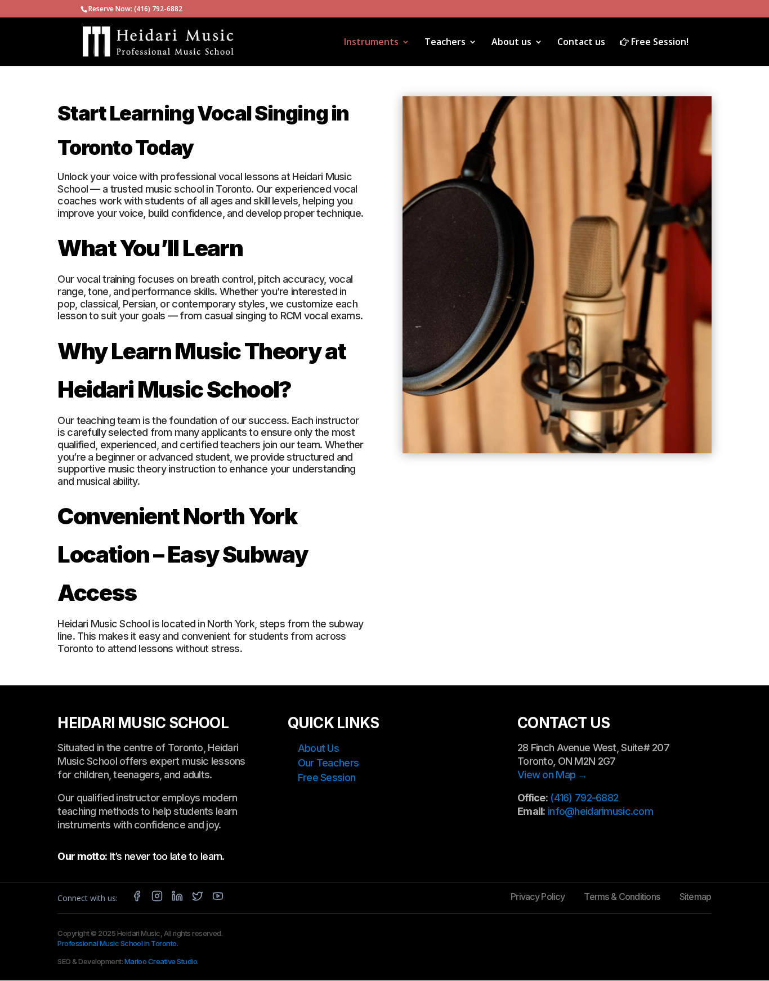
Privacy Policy (538, 896)
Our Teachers (328, 763)
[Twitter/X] (197, 898)
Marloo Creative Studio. (161, 961)
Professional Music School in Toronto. (117, 943)
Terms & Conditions (622, 896)
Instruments (371, 43)
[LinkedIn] (177, 898)
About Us (318, 748)
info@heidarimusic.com (600, 811)
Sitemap (695, 896)
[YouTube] (217, 898)
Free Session (326, 777)
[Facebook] (136, 898)
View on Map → (552, 775)
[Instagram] (157, 898)
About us (511, 43)
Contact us (581, 43)
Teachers (445, 43)
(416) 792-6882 (158, 9)
